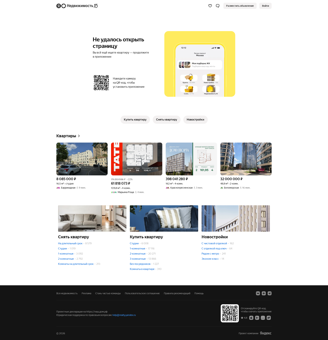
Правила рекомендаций (177, 293)
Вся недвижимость (67, 293)
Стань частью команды (108, 293)
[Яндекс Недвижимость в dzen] (264, 293)
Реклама (86, 293)
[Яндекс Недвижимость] (77, 5)
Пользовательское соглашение (142, 293)
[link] (265, 6)
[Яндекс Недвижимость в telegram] (270, 293)
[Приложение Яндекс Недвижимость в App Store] (251, 317)
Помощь (199, 293)
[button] (218, 6)
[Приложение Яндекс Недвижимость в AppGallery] (263, 317)
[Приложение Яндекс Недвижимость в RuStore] (269, 317)
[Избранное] (210, 6)
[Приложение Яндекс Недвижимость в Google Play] (257, 317)
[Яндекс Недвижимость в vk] (258, 293)
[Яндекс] (266, 333)
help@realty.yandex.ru (124, 315)
